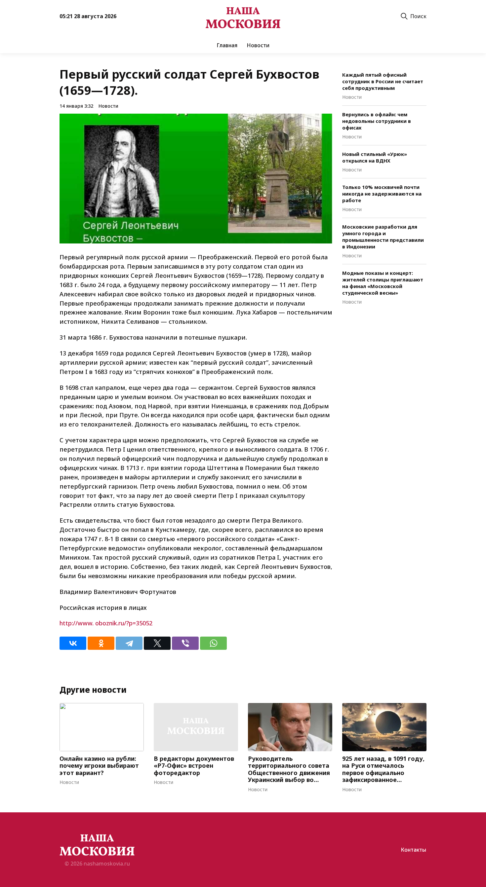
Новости (258, 45)
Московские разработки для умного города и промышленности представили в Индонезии (383, 236)
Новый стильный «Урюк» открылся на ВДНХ (374, 157)
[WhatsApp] (213, 643)
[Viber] (185, 643)
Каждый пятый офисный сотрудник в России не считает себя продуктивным (382, 81)
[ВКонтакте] (73, 643)
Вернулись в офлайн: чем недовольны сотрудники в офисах (376, 121)
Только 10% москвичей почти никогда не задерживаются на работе (382, 193)
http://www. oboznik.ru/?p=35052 (106, 623)
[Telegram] (129, 643)
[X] (157, 643)
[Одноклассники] (101, 643)
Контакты (413, 849)
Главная (227, 45)
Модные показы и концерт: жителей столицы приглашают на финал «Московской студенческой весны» (382, 283)
